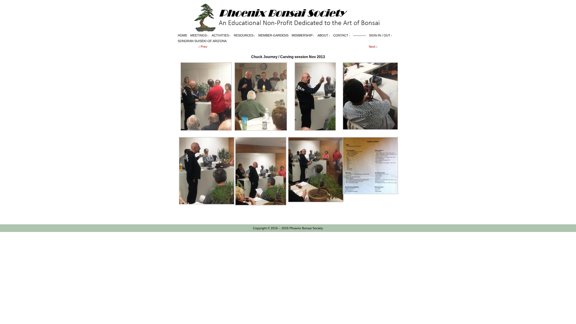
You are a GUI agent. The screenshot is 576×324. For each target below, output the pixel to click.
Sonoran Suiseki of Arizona (202, 41)
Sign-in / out (380, 35)
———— (359, 35)
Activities (221, 35)
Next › (373, 46)
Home (182, 35)
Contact (341, 35)
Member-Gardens (273, 35)
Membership (303, 35)
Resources (244, 35)
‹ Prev (203, 46)
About (323, 35)
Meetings (199, 35)
